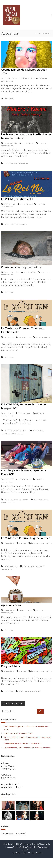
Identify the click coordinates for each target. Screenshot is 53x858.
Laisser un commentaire (41, 543)
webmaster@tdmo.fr (11, 787)
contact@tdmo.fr (9, 784)
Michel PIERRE (28, 78)
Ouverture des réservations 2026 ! (18, 733)
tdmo (40, 691)
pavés (3, 502)
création (41, 566)
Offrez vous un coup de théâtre (21, 267)
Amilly (40, 430)
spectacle (11, 502)
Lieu (21, 433)
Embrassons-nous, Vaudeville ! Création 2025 (22, 744)
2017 (35, 430)
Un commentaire (43, 337)
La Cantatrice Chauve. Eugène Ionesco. (26, 538)
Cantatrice (5, 433)
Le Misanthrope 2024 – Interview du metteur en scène (27, 748)
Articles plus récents (13, 703)
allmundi (22, 543)
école (41, 499)
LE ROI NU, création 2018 (17, 199)
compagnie (28, 691)
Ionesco (4, 569)
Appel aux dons (11, 605)
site (35, 691)
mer (46, 499)
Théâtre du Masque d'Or (31, 844)
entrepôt (15, 433)
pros (10, 569)
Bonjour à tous (10, 666)
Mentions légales (35, 853)
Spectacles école (21, 163)
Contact (16, 853)
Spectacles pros (20, 224)
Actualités (9, 99)
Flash (22, 847)
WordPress (26, 850)
